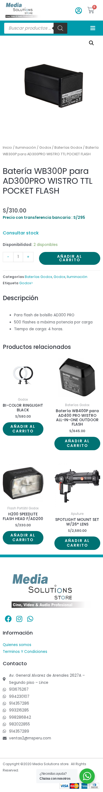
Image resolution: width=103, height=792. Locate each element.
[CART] (91, 10)
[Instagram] (19, 618)
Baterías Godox (68, 147)
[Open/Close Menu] (93, 28)
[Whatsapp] (30, 618)
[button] (91, 43)
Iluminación (25, 147)
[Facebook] (8, 618)
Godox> (26, 283)
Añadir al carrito (69, 258)
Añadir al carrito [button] (22, 429)
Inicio (7, 147)
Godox (45, 147)
